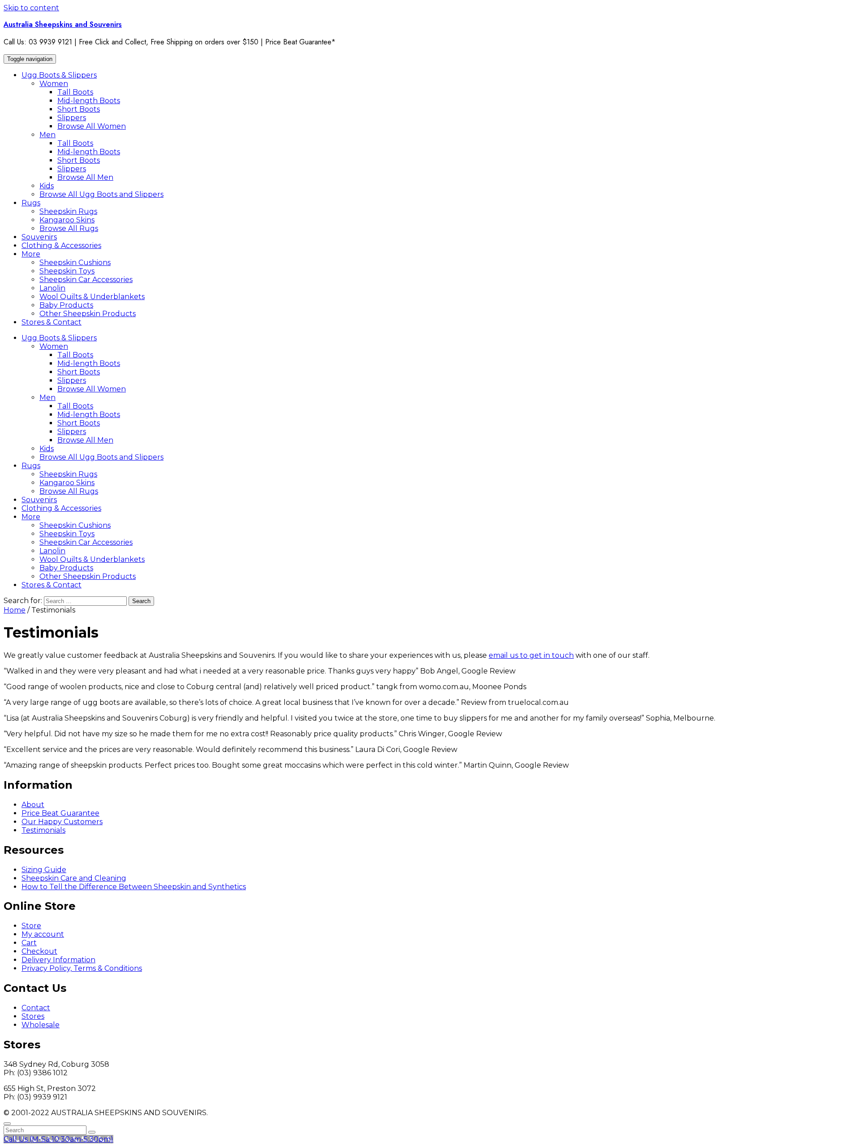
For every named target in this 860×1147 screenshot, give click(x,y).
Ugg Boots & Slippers (59, 75)
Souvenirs (39, 237)
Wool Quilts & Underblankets (92, 296)
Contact (36, 1008)
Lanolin (52, 288)
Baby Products (66, 305)
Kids (46, 186)
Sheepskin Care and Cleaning (74, 878)
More (31, 254)
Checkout (39, 951)
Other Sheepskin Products (87, 313)
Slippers (71, 117)
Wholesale (41, 1025)
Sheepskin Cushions (75, 262)
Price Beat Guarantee (60, 813)
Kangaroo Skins (67, 220)
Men (47, 134)
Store (31, 925)
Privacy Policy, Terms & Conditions (82, 968)
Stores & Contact (52, 322)
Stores (33, 1016)
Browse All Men (85, 177)
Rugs (31, 203)
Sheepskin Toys (67, 271)
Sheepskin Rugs (68, 211)
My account (43, 934)
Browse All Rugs (68, 228)
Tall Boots (75, 92)
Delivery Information (58, 960)
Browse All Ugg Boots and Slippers (101, 194)
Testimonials (43, 830)
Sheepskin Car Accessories (86, 279)
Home (15, 610)
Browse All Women (91, 126)
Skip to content (31, 8)
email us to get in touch (531, 655)
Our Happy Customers (62, 821)
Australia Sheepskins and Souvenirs (63, 24)
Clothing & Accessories (61, 245)
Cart (29, 942)
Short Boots (78, 109)
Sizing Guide (44, 869)
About (33, 804)
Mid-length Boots (88, 100)
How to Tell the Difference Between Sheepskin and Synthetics (134, 886)
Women (53, 83)
